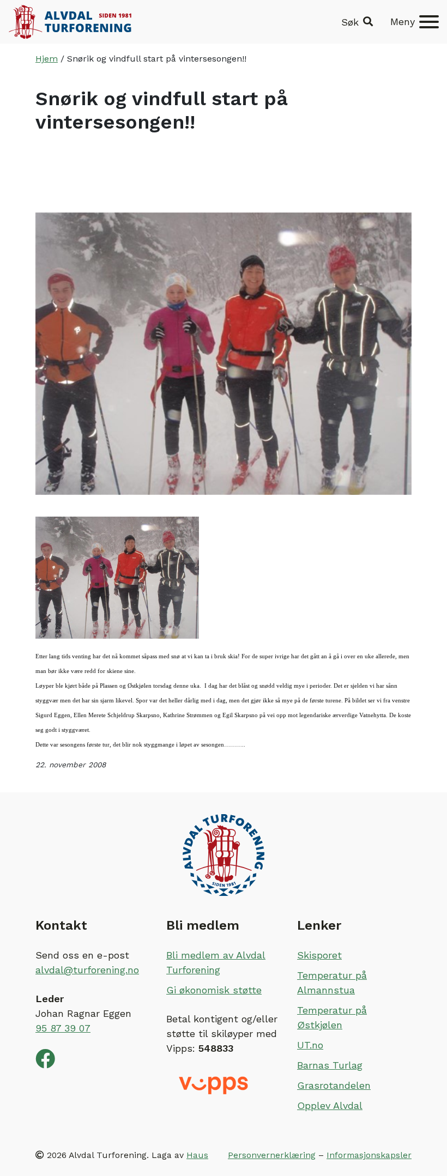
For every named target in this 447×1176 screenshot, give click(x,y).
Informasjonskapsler (369, 1155)
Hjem (46, 58)
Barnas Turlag (330, 1065)
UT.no (310, 1045)
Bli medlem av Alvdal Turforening (215, 962)
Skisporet (319, 955)
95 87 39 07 (62, 1028)
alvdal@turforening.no (87, 969)
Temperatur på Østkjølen (332, 1017)
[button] (357, 22)
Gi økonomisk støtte (214, 990)
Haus (197, 1155)
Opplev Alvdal (330, 1105)
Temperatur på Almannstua (332, 982)
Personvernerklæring (272, 1155)
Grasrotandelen (334, 1085)
